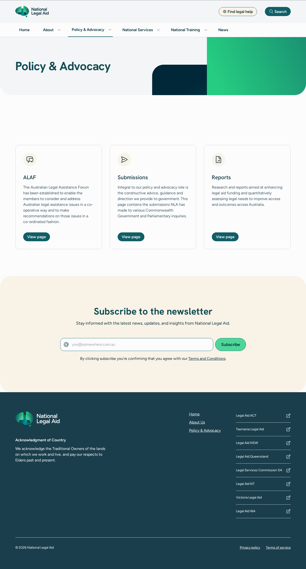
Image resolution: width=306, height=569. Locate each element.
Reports (221, 177)
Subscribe (230, 344)
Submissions (133, 177)
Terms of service (278, 548)
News (223, 30)
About (48, 30)
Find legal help (240, 11)
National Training (185, 30)
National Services (137, 30)
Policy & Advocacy (88, 29)
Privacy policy (250, 548)
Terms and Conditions (206, 358)
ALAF (29, 177)
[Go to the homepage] (32, 11)
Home (24, 30)
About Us (197, 422)
